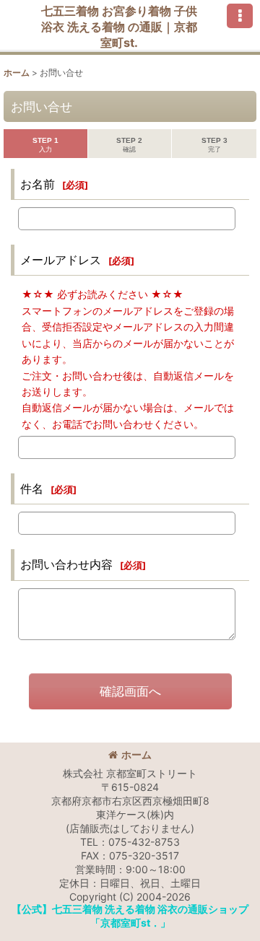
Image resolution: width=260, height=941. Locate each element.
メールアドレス (60, 260)
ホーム (136, 754)
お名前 (37, 184)
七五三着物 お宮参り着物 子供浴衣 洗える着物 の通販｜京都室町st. (119, 27)
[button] (240, 16)
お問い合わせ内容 (66, 564)
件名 (31, 488)
